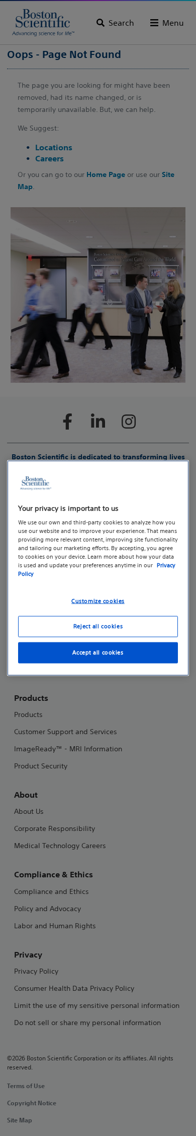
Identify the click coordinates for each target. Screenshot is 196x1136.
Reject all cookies (98, 626)
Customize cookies (98, 600)
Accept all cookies (97, 652)
